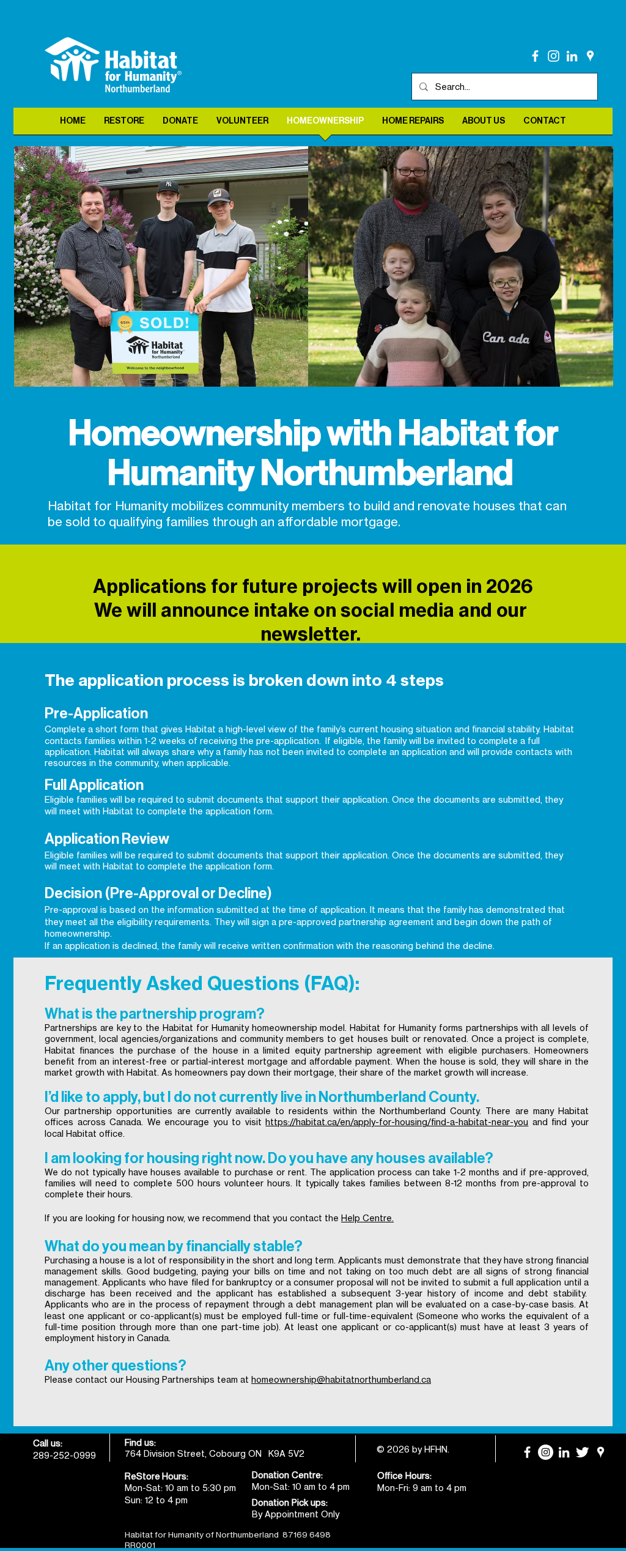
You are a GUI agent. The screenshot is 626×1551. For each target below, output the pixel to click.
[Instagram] (553, 56)
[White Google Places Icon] (590, 56)
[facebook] (535, 56)
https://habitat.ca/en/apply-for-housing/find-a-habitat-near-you (396, 1122)
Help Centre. (367, 1218)
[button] (313, 266)
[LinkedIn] (572, 56)
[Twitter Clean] (582, 1452)
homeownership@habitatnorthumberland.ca (341, 1379)
